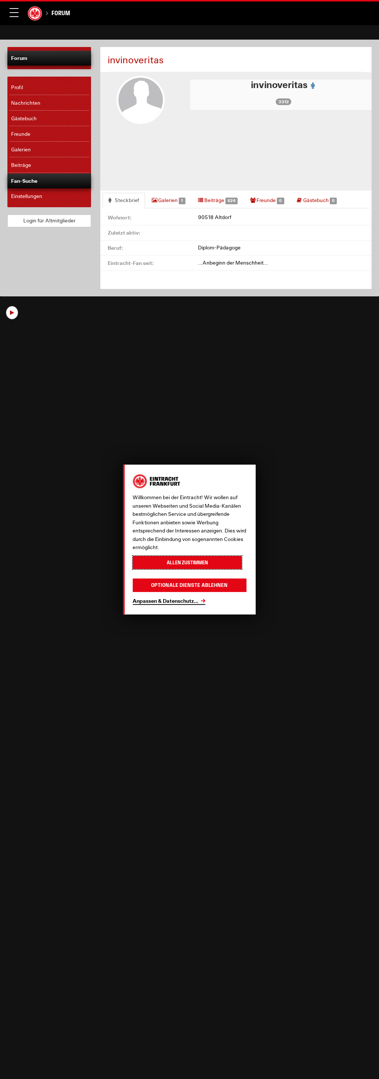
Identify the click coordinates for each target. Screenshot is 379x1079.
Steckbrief (126, 200)
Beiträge (219, 200)
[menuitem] (49, 87)
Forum (60, 13)
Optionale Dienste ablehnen (189, 585)
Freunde (268, 200)
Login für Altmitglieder (49, 220)
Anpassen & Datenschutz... (165, 600)
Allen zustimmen (187, 562)
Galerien (170, 200)
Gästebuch (318, 200)
